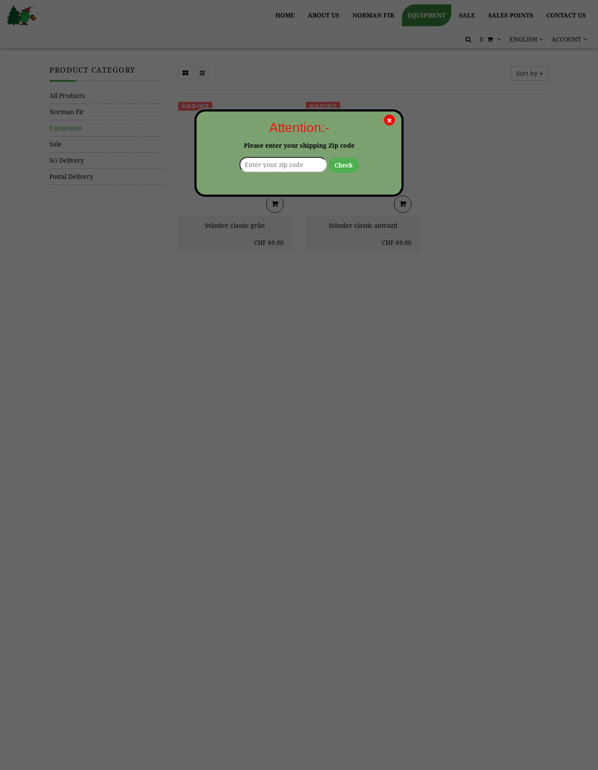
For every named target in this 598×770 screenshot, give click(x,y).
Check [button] (343, 165)
